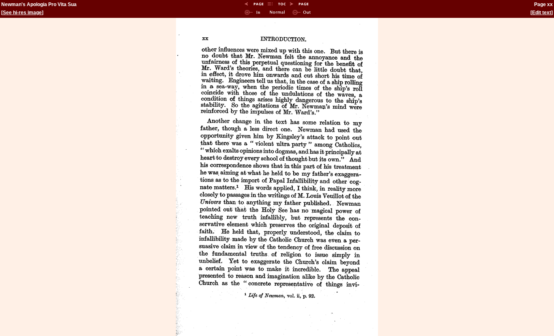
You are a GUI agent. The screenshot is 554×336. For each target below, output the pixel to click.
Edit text (541, 12)
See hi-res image (22, 12)
